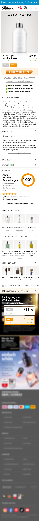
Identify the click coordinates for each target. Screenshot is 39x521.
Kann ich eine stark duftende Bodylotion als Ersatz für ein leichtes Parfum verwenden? (19, 141)
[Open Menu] (8, 8)
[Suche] (30, 8)
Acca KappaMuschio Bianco (9, 56)
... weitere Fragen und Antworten (19, 153)
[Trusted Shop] (25, 8)
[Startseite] (2, 285)
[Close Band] (36, 2)
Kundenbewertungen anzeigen (19, 203)
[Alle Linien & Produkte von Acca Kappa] (19, 15)
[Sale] (20, 8)
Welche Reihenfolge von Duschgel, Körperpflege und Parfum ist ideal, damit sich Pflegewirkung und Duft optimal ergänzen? (19, 147)
